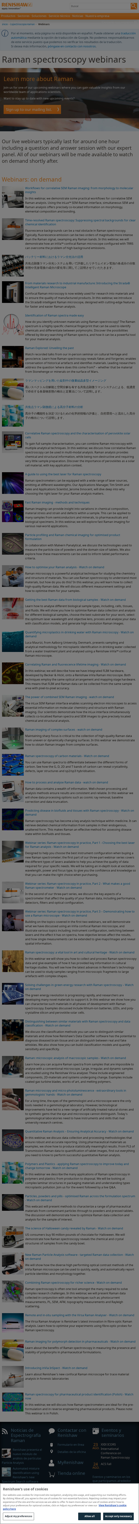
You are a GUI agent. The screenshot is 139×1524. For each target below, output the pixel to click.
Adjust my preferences (18, 1516)
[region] (69, 1503)
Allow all (90, 1516)
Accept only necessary (118, 1516)
